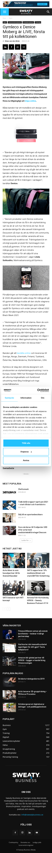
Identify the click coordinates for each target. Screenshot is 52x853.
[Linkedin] (5, 47)
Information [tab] (26, 398)
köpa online (30, 101)
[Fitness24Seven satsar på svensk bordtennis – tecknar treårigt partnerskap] (9, 634)
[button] (4, 11)
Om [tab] (42, 398)
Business (6, 567)
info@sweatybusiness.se (32, 814)
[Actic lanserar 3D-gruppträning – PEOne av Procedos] (9, 694)
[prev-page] (4, 609)
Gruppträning (7, 594)
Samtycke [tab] (9, 398)
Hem (4, 18)
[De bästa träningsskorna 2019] (9, 682)
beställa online (24, 353)
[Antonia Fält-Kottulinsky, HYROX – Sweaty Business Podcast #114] (38, 587)
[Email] (23, 47)
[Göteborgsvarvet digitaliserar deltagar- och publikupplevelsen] (9, 707)
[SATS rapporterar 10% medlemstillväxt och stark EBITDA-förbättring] (38, 560)
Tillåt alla (26, 443)
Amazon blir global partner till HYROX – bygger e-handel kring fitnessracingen (31, 660)
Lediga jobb (37, 842)
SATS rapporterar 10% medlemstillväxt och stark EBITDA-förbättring (38, 573)
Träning (37, 22)
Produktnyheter (28, 22)
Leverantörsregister (26, 845)
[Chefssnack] (9, 492)
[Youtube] (36, 832)
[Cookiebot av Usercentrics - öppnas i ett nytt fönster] (37, 390)
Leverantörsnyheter (15, 22)
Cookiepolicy (13, 842)
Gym (10, 18)
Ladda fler (25, 540)
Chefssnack (23, 489)
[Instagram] (22, 832)
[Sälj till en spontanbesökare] (9, 517)
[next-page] (8, 609)
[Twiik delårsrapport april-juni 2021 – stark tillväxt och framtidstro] (9, 505)
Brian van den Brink (12, 41)
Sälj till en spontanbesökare (30, 514)
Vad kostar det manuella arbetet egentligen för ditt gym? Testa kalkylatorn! (32, 647)
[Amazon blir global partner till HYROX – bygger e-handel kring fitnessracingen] (9, 661)
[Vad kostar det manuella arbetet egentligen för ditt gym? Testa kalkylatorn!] (9, 647)
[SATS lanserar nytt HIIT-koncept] (14, 587)
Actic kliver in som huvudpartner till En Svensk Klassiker (11, 573)
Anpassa (24, 452)
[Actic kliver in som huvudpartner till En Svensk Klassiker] (14, 560)
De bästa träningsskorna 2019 (31, 679)
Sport (29, 594)
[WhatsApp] (17, 47)
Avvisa (26, 460)
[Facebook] (11, 47)
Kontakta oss (25, 842)
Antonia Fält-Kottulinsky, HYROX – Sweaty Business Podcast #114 (38, 600)
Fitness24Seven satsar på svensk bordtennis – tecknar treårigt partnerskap (32, 633)
